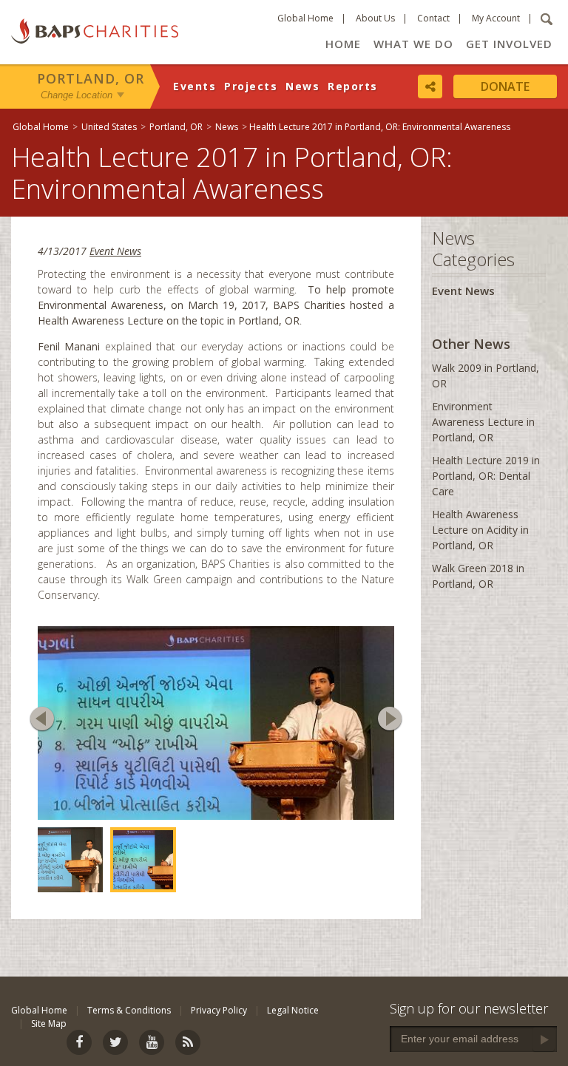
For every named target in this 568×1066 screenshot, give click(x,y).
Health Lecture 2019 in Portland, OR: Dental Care (486, 475)
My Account (496, 18)
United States (109, 126)
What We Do (413, 43)
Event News (115, 251)
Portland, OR (90, 78)
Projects (250, 86)
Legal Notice (293, 1047)
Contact (433, 18)
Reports (353, 86)
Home (343, 43)
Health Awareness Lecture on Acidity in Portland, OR (480, 529)
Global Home (305, 18)
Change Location (76, 95)
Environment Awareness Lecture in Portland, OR (483, 421)
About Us (375, 18)
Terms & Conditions (129, 1047)
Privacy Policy (219, 1047)
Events (194, 86)
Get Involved (509, 43)
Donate (505, 86)
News (302, 86)
